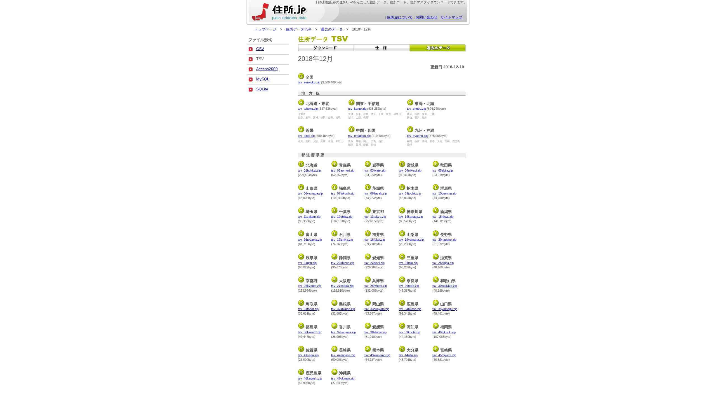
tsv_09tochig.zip (410, 193)
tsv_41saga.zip (308, 355)
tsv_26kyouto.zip (309, 285)
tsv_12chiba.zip (341, 216)
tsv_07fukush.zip (342, 193)
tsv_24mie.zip (408, 262)
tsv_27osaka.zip (342, 285)
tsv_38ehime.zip (375, 332)
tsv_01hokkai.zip (309, 170)
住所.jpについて (400, 17)
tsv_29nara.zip (409, 285)
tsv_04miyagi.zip (410, 170)
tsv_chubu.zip (416, 108)
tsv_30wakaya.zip (444, 285)
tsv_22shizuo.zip (342, 262)
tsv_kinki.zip (306, 135)
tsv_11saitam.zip (309, 216)
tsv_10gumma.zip (444, 193)
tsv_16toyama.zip (310, 239)
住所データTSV (298, 29)
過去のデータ (332, 29)
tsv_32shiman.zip (343, 309)
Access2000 (267, 69)
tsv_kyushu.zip (417, 135)
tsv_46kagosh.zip (310, 378)
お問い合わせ (426, 17)
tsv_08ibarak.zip (375, 193)
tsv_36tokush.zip (309, 332)
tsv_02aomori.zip (342, 170)
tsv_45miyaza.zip (444, 355)
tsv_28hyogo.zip (375, 285)
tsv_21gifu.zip (307, 262)
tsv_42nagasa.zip (343, 355)
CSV (260, 48)
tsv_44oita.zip (408, 355)
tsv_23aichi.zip (374, 262)
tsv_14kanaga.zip (411, 216)
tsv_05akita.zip (442, 170)
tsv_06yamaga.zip (310, 193)
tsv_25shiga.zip (443, 262)
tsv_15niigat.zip (442, 216)
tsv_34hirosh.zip (410, 309)
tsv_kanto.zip (357, 108)
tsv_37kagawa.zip (343, 332)
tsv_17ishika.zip (342, 239)
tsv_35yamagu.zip (444, 309)
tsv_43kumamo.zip (377, 355)
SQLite (262, 89)
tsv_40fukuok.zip (444, 332)
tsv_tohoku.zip (308, 108)
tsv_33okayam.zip (376, 309)
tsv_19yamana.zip (411, 239)
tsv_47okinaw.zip (342, 378)
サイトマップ (451, 17)
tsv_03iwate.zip (374, 170)
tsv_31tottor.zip (308, 309)
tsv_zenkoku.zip (309, 82)
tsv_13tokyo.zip (375, 216)
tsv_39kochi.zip (409, 332)
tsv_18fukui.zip (374, 239)
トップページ (265, 29)
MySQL (262, 79)
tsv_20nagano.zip (444, 239)
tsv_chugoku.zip (359, 135)
